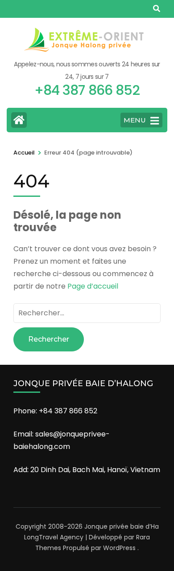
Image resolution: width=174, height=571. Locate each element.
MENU (135, 120)
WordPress (119, 547)
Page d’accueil (92, 286)
